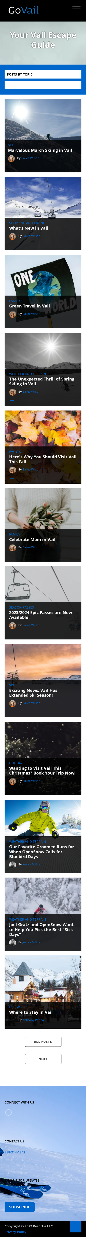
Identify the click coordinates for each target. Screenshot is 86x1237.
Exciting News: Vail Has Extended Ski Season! (33, 693)
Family (14, 300)
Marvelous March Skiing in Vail (40, 150)
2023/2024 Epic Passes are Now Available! (40, 615)
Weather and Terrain (27, 373)
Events (15, 451)
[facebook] (8, 1112)
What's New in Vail (28, 228)
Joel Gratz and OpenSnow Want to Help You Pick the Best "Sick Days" (41, 929)
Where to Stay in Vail (31, 1012)
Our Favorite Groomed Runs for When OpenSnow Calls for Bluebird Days (41, 851)
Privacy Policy (15, 1232)
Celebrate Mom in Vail (32, 539)
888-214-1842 (15, 1152)
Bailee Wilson (30, 158)
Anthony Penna (33, 1020)
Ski (10, 145)
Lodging (16, 1007)
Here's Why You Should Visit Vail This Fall (43, 459)
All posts (43, 1042)
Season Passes (21, 607)
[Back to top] (75, 1226)
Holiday (15, 763)
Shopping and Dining (27, 223)
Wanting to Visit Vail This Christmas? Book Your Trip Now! (42, 771)
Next (43, 1059)
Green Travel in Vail (29, 306)
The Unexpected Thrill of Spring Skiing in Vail (41, 381)
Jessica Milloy (31, 864)
